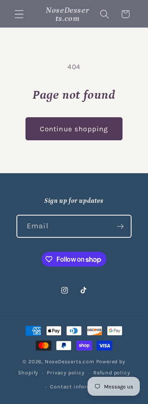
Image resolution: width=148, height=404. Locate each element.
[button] (19, 14)
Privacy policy (65, 372)
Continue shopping (74, 129)
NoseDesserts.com (70, 361)
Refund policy (111, 372)
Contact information (78, 386)
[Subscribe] (120, 226)
